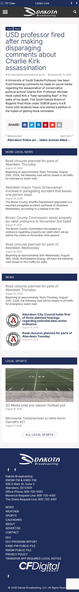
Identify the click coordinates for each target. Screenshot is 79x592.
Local (9, 29)
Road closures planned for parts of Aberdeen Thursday (32, 162)
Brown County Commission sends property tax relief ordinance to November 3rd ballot (39, 219)
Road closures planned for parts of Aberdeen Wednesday (32, 246)
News (17, 29)
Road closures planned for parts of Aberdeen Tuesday (47, 334)
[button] (5, 12)
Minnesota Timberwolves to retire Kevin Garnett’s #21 (36, 420)
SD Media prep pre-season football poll (35, 405)
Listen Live (42, 3)
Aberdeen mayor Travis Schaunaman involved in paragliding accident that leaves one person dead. (38, 191)
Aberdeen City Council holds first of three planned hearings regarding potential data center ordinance (46, 319)
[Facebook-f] (71, 3)
